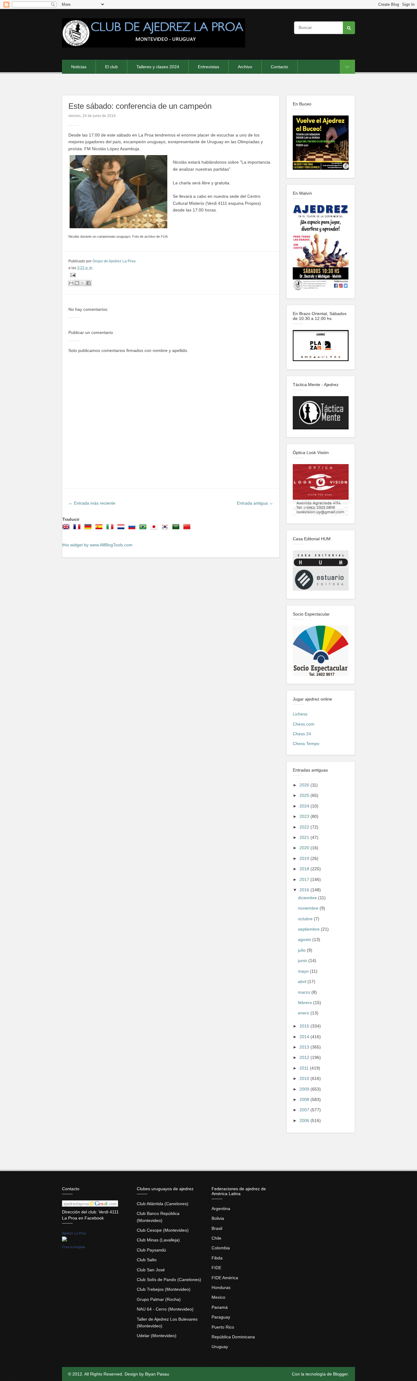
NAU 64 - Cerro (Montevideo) (165, 1309)
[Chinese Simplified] (188, 528)
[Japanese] (155, 528)
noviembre (309, 908)
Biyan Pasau (157, 1374)
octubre (306, 918)
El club (111, 66)
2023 (304, 816)
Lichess (300, 714)
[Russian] (133, 528)
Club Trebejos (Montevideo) (163, 1289)
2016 (304, 889)
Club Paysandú (151, 1250)
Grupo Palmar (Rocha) (159, 1299)
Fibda (217, 1257)
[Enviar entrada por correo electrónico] (72, 275)
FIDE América (225, 1277)
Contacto (279, 66)
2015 (304, 1026)
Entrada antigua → (255, 503)
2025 (304, 795)
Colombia (221, 1247)
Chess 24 (302, 733)
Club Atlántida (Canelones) (162, 1203)
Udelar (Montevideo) (156, 1335)
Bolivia (218, 1218)
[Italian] (111, 528)
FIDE (216, 1267)
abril (302, 981)
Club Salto (147, 1259)
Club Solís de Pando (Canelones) (169, 1279)
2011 (304, 1068)
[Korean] (166, 528)
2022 (304, 827)
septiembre (309, 929)
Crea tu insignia (73, 1247)
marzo (304, 992)
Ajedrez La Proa (74, 1233)
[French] (78, 528)
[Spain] (100, 528)
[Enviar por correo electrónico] (71, 283)
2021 (304, 837)
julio (302, 950)
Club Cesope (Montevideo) (163, 1230)
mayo (304, 971)
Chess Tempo (306, 743)
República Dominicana (233, 1336)
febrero (305, 1002)
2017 (304, 879)
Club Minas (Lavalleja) (158, 1239)
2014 (304, 1036)
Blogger (340, 1374)
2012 (304, 1057)
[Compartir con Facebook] (88, 283)
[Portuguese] (144, 528)
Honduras (221, 1287)
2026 (304, 785)
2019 (304, 858)
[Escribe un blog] (77, 283)
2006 (304, 1120)
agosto (305, 939)
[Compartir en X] (83, 283)
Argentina (221, 1208)
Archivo (245, 66)
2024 (304, 806)
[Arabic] (177, 528)
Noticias (78, 66)
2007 (304, 1109)
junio (303, 960)
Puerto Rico (223, 1327)
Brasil (217, 1228)
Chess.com (303, 724)
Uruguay (220, 1346)
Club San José (151, 1269)
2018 (304, 868)
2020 (304, 847)
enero (304, 1012)
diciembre (308, 897)
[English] (67, 528)
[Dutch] (122, 528)
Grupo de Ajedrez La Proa (114, 261)
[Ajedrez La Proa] (64, 1239)
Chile (216, 1238)
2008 (304, 1099)
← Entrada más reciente (91, 503)
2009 (304, 1089)
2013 (304, 1047)
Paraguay (221, 1317)
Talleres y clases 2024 (157, 66)
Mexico (218, 1297)
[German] (89, 528)
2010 (304, 1078)
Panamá (220, 1307)
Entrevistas (208, 66)
